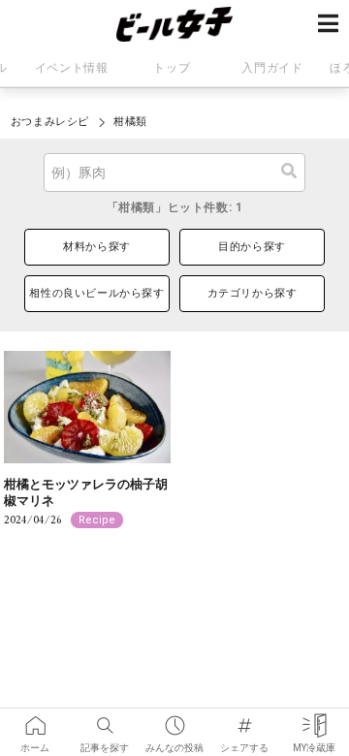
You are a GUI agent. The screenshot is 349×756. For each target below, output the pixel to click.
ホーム (35, 719)
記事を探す (105, 719)
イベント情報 (72, 68)
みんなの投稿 (174, 719)
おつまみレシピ (50, 121)
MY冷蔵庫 (314, 719)
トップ (171, 68)
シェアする (244, 719)
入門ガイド (271, 68)
